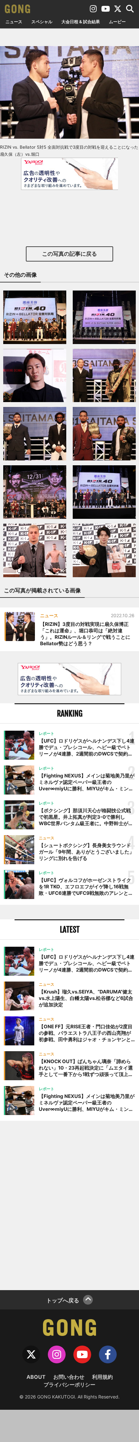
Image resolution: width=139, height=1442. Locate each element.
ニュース (13, 21)
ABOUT (36, 1377)
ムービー (117, 21)
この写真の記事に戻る (69, 254)
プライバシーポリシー (69, 1384)
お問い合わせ (68, 1377)
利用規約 (102, 1377)
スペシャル (41, 21)
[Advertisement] (69, 1204)
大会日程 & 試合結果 (80, 21)
